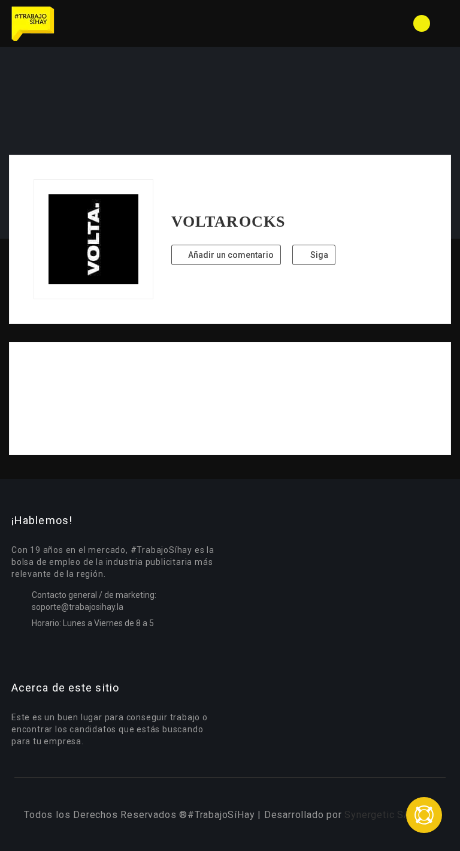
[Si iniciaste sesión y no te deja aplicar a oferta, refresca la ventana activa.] (424, 815)
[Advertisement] (230, 398)
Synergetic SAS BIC (389, 814)
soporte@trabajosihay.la (77, 607)
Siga (318, 255)
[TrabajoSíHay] (119, 23)
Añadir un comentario (230, 255)
